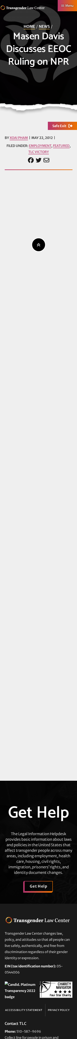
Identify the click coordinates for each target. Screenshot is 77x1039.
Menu (69, 6)
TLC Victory (38, 152)
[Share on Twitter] (38, 160)
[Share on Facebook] (31, 160)
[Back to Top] (38, 245)
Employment (40, 146)
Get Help (38, 886)
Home (29, 26)
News (44, 26)
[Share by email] (46, 160)
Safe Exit (59, 126)
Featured (61, 146)
